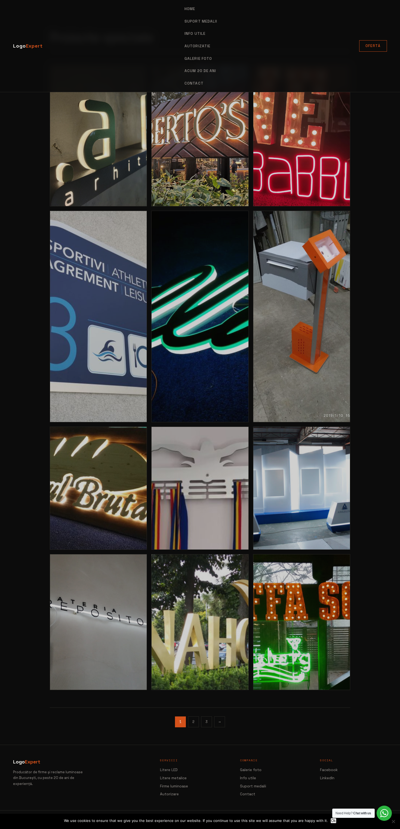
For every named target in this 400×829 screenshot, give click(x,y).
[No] (393, 821)
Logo (28, 46)
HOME (189, 9)
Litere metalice (173, 778)
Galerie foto (198, 58)
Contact (194, 83)
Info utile (248, 778)
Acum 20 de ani (200, 71)
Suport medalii (253, 786)
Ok (333, 821)
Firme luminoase (174, 786)
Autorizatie (197, 46)
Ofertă (373, 46)
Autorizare (169, 794)
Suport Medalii (200, 21)
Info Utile (194, 33)
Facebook (329, 770)
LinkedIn (327, 778)
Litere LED (169, 770)
